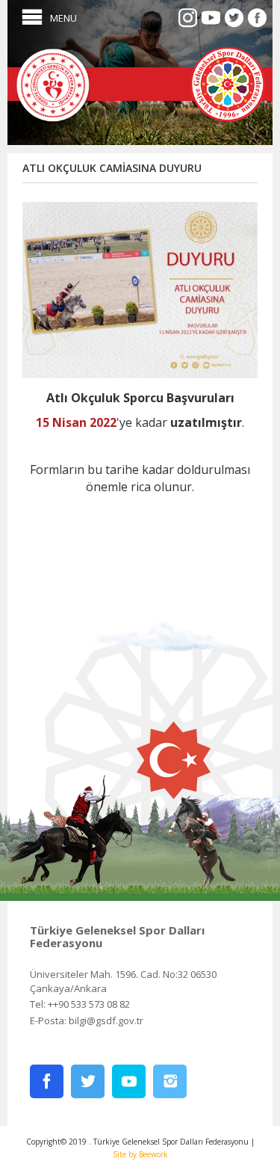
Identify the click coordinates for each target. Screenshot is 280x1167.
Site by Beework (140, 1154)
